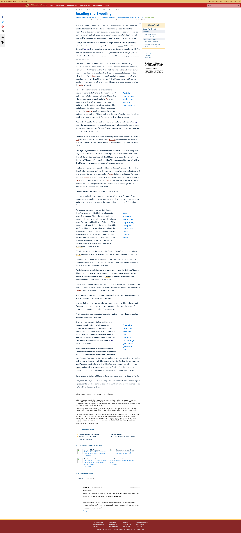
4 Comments (113, 464)
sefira (81, 85)
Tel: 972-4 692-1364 (139, 529)
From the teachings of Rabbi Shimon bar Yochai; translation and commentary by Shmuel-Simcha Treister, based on (110, 20)
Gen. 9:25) (134, 122)
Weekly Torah (80, 10)
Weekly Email (112, 522)
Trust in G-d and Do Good (87, 437)
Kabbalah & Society (72, 5)
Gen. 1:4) (111, 340)
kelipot (78, 290)
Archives (90, 10)
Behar (111, 10)
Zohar (108, 180)
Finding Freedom (116, 434)
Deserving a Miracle (85, 439)
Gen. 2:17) (82, 354)
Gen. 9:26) (111, 174)
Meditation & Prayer (85, 5)
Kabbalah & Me (60, 5)
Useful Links (126, 526)
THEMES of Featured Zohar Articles (123, 437)
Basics (51, 5)
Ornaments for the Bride (125, 450)
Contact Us (139, 526)
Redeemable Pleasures (92, 450)
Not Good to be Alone (91, 459)
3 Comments (87, 466)
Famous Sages (23, 1)
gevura (89, 111)
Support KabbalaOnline (142, 522)
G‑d (77, 140)
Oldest (92, 479)
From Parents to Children (119, 459)
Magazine (126, 522)
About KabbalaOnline (98, 524)
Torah (78, 180)
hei (107, 99)
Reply (85, 511)
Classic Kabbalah (97, 5)
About (211, 1)
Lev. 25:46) (87, 49)
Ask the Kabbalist (6, 1)
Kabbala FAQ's (113, 524)
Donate (226, 1)
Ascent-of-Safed (107, 529)
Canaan (112, 140)
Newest (87, 479)
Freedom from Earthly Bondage (89, 434)
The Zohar (119, 10)
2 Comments (87, 455)
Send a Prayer (233, 1)
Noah (93, 76)
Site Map (95, 526)
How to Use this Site (98, 522)
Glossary (14, 1)
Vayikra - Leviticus (101, 10)
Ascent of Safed (140, 524)
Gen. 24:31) (86, 177)
